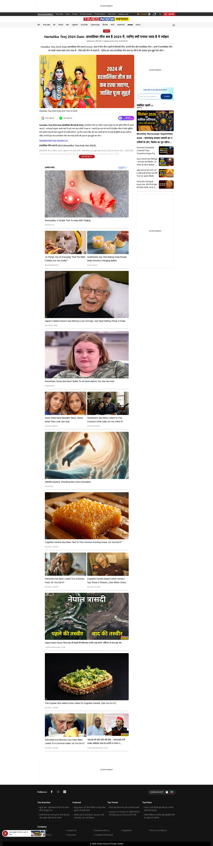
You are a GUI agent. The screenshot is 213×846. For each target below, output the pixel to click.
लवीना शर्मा (98, 41)
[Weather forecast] (154, 14)
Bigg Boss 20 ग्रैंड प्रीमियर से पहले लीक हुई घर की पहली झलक (89, 808)
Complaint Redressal (103, 835)
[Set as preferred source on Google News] (126, 118)
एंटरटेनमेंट (84, 25)
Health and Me (123, 14)
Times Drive (112, 14)
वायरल (138, 25)
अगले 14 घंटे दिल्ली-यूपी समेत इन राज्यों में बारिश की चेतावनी (158, 808)
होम (38, 25)
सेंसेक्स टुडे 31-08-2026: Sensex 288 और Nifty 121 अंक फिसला (89, 816)
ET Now (74, 14)
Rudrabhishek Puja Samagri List (53, 140)
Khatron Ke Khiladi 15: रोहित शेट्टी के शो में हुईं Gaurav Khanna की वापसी (124, 813)
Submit (167, 96)
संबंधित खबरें (143, 105)
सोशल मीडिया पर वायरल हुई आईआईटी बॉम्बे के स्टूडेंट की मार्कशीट (159, 816)
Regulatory (127, 830)
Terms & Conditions (158, 830)
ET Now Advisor (100, 14)
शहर (67, 25)
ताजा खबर (46, 25)
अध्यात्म (130, 25)
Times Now (59, 14)
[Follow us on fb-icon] (51, 792)
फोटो (112, 25)
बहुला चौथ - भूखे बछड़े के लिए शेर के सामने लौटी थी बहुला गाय (54, 808)
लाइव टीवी (171, 14)
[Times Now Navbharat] (107, 19)
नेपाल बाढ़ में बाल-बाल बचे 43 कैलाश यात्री (124, 807)
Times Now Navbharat (45, 14)
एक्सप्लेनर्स (121, 25)
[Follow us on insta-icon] (64, 792)
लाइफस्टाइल (95, 25)
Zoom (68, 14)
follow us (49, 118)
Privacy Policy (45, 835)
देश (54, 25)
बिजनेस (105, 25)
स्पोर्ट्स (60, 25)
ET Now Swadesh (86, 14)
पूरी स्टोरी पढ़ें (85, 156)
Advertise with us (101, 830)
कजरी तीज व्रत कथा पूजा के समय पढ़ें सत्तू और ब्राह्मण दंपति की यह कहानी (54, 816)
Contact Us (72, 830)
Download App (156, 792)
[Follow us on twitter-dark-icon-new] (58, 792)
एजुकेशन (75, 25)
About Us (43, 830)
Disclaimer (71, 835)
